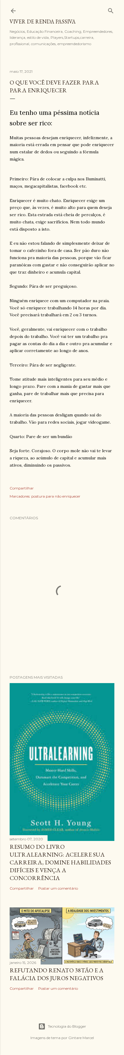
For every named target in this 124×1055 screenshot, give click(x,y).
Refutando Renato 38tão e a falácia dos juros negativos (57, 974)
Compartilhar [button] (22, 488)
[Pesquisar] (110, 9)
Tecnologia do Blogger (67, 1026)
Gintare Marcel (81, 1037)
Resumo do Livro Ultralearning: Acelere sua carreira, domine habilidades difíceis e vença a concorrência (60, 862)
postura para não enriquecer (55, 496)
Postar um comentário (58, 888)
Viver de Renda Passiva (43, 21)
